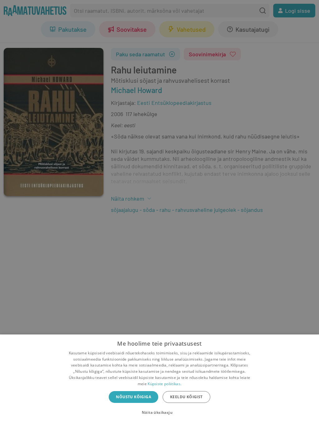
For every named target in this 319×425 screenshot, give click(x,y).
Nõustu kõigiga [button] (133, 396)
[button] (159, 413)
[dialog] (159, 379)
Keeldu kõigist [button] (186, 396)
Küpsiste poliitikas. (164, 383)
